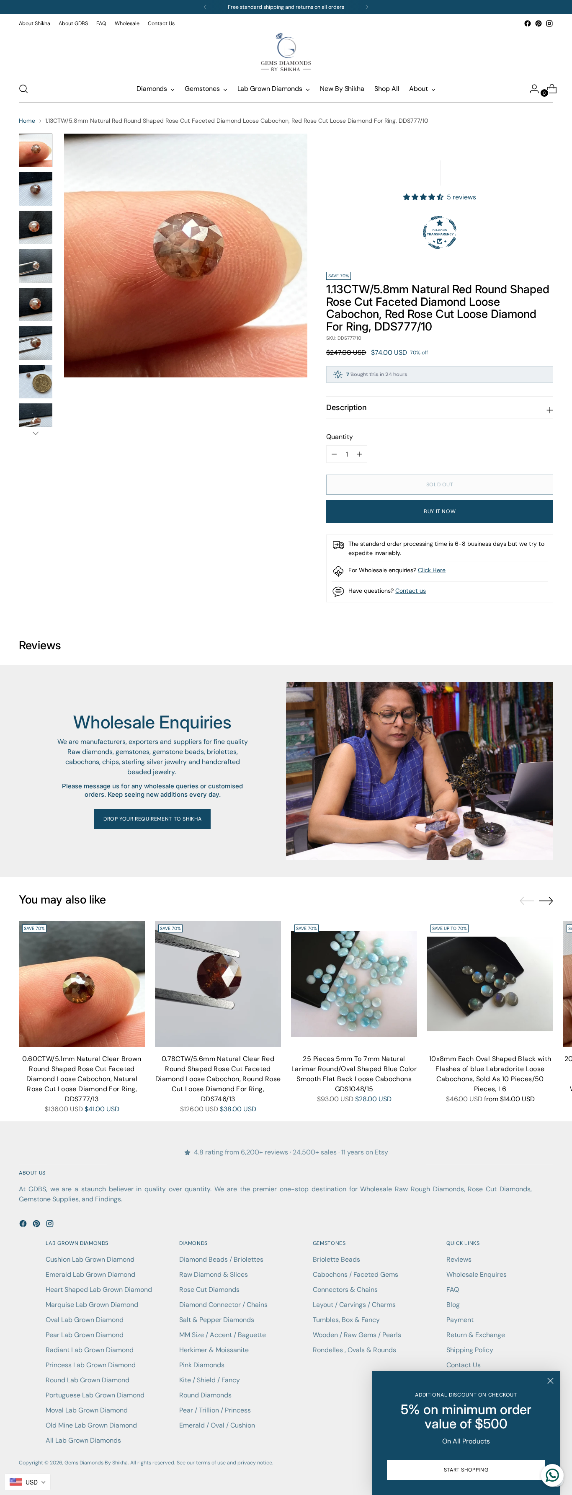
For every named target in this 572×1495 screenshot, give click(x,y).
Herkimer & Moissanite (214, 1349)
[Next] (367, 7)
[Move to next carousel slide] (546, 900)
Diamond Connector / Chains (223, 1304)
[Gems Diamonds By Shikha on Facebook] (527, 23)
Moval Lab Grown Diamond (87, 1410)
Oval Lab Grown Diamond (85, 1319)
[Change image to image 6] (35, 343)
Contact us (410, 590)
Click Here (432, 570)
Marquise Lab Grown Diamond (92, 1304)
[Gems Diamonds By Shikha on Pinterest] (538, 23)
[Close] (550, 1380)
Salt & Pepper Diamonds (216, 1319)
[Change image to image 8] (35, 420)
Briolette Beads (336, 1259)
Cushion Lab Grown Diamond (90, 1259)
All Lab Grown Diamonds (83, 1440)
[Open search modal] (23, 88)
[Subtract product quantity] (359, 454)
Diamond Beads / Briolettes (221, 1259)
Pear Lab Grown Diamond (85, 1334)
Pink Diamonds (201, 1365)
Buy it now (440, 511)
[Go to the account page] (531, 88)
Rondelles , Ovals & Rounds (354, 1349)
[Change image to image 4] (35, 266)
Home (27, 120)
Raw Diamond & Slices (213, 1274)
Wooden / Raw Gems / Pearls (357, 1334)
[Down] (35, 433)
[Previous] (205, 7)
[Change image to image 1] (35, 150)
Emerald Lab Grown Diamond (90, 1274)
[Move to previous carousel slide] (527, 901)
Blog (453, 1304)
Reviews (459, 1259)
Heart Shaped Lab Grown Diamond (99, 1289)
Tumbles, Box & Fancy (346, 1319)
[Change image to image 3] (35, 227)
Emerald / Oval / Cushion (217, 1425)
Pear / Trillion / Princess (215, 1410)
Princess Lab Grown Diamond (91, 1365)
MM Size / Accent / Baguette (222, 1334)
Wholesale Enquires (476, 1274)
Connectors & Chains (345, 1289)
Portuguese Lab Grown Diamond (95, 1395)
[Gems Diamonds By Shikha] (286, 52)
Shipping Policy (469, 1349)
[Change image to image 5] (35, 304)
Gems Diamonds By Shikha (96, 1462)
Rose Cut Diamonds (209, 1289)
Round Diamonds (205, 1395)
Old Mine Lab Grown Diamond (91, 1425)
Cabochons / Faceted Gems (355, 1274)
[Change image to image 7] (35, 381)
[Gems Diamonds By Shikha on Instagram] (549, 23)
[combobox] (27, 1482)
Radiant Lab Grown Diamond (90, 1349)
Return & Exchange (475, 1334)
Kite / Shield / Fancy (209, 1380)
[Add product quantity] (334, 454)
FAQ (452, 1289)
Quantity (339, 436)
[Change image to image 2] (35, 189)
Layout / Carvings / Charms (354, 1304)
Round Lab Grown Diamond (87, 1380)
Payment (460, 1319)
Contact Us (463, 1365)
